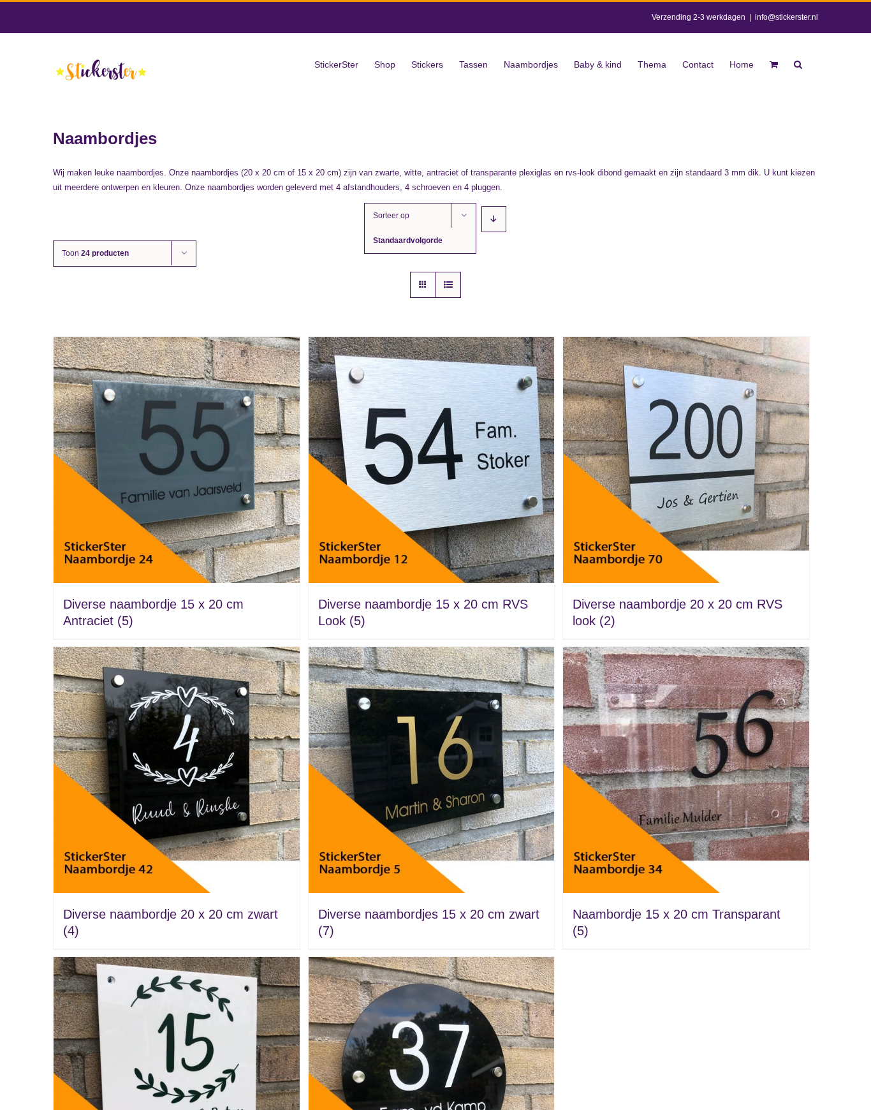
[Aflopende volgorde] (493, 219)
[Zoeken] (798, 63)
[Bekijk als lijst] (447, 284)
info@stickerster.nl (786, 17)
